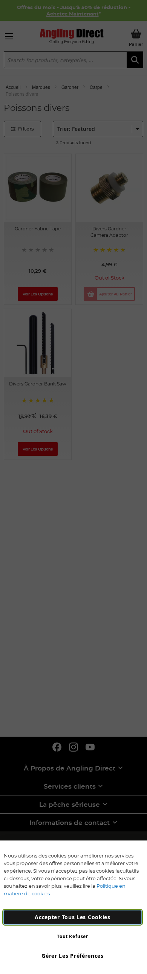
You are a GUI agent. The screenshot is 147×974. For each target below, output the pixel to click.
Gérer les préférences (72, 955)
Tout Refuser (72, 936)
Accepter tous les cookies (72, 917)
